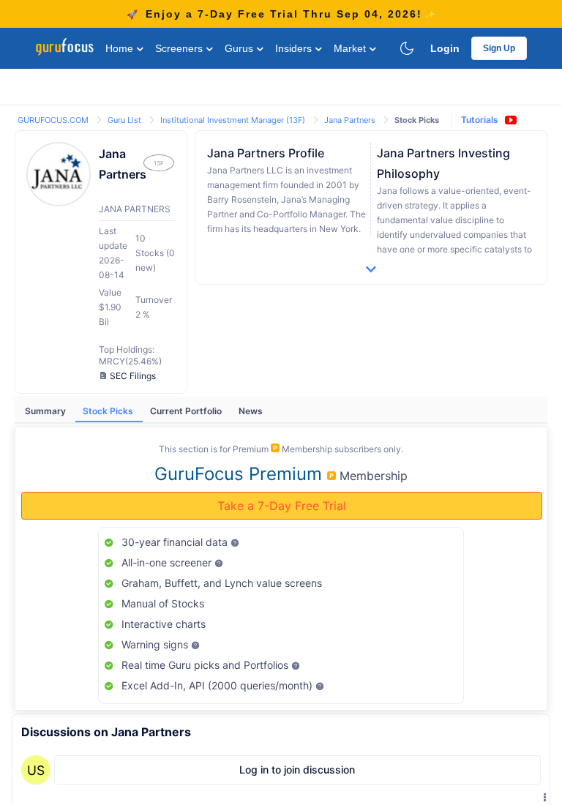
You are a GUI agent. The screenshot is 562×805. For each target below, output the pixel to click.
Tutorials (479, 119)
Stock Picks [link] (416, 120)
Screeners (180, 48)
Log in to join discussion (297, 769)
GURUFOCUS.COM (54, 120)
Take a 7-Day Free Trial (281, 505)
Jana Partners (351, 120)
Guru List (125, 120)
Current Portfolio (187, 410)
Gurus (240, 48)
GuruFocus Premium (240, 473)
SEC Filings (133, 375)
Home (120, 48)
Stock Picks (109, 410)
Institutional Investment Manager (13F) (233, 120)
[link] (54, 119)
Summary (46, 410)
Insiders (295, 48)
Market (351, 48)
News (251, 410)
